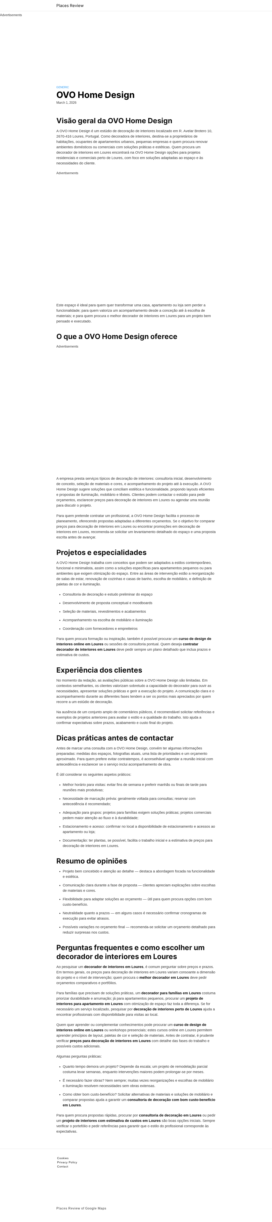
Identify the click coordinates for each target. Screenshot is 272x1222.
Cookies (63, 1158)
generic (62, 87)
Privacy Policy (67, 1162)
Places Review (70, 6)
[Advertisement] (136, 47)
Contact (62, 1166)
